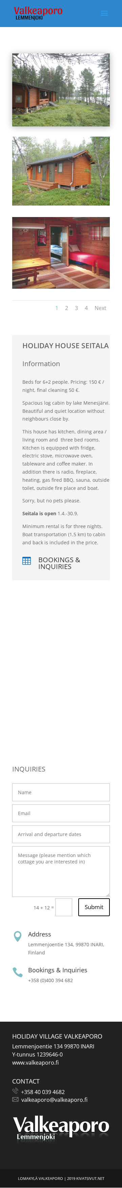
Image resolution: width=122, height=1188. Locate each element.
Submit (94, 907)
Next (100, 308)
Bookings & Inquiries (59, 563)
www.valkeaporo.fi (35, 1062)
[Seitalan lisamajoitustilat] (61, 203)
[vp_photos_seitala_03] (61, 287)
